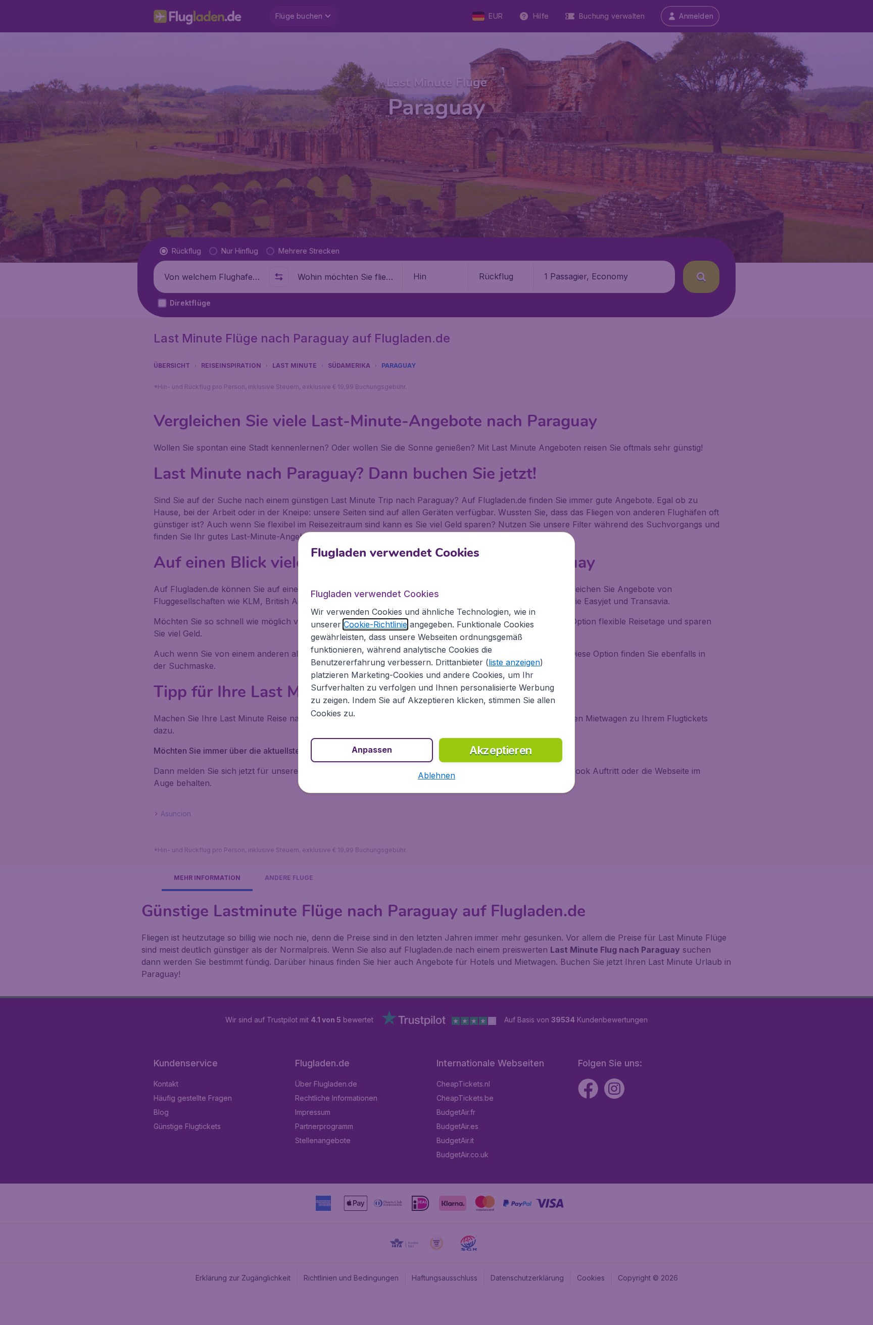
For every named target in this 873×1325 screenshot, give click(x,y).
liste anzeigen (514, 662)
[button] (436, 775)
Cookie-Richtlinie (375, 624)
